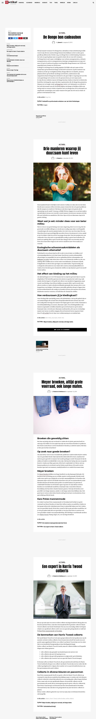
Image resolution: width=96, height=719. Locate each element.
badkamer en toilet (43, 245)
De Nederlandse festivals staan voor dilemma (16, 60)
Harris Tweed (44, 487)
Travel (56, 2)
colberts (47, 657)
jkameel (60, 42)
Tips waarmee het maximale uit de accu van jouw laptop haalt (16, 75)
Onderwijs (37, 2)
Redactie (59, 144)
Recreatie (44, 2)
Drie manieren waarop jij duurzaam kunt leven (15, 34)
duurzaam (54, 304)
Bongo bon (59, 84)
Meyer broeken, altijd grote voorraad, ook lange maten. (16, 46)
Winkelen (62, 2)
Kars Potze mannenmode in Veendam (50, 589)
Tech (51, 2)
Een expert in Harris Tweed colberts (16, 51)
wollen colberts (70, 657)
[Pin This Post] (20, 38)
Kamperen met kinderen (13, 65)
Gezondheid (29, 2)
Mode (11, 49)
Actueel (9, 31)
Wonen (69, 2)
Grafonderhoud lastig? (12, 55)
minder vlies (61, 304)
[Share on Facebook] (10, 38)
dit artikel (46, 299)
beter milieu (48, 304)
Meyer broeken (44, 446)
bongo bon (48, 97)
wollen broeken (61, 657)
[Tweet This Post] (15, 38)
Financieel (21, 2)
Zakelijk (75, 2)
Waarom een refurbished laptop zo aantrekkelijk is (15, 80)
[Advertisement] (48, 16)
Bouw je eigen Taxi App (12, 70)
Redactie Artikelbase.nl (59, 364)
